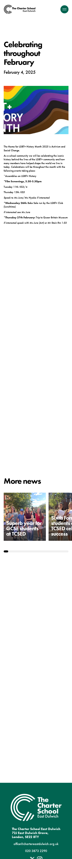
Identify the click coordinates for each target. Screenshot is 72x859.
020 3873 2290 (36, 851)
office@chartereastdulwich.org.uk (36, 844)
